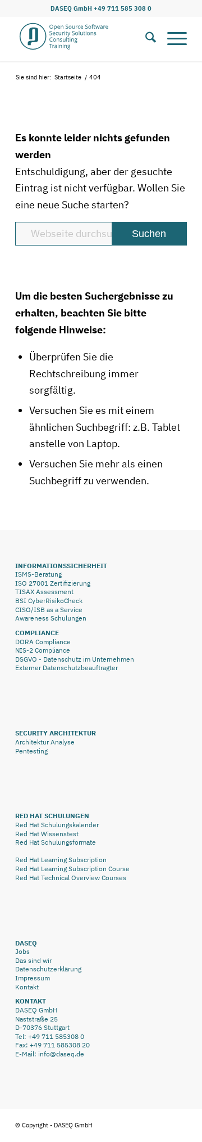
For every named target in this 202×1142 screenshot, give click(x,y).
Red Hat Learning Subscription (61, 859)
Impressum (32, 978)
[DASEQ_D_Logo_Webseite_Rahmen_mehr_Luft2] (84, 38)
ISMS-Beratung (38, 574)
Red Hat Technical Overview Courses (70, 877)
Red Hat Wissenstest (47, 833)
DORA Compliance (43, 641)
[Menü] (171, 38)
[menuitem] (145, 38)
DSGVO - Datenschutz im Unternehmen (74, 659)
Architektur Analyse (45, 742)
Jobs (22, 951)
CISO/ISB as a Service (48, 609)
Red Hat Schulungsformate (55, 842)
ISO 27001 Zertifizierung (52, 583)
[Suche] (145, 38)
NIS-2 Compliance (42, 650)
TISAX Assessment (44, 591)
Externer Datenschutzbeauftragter (66, 667)
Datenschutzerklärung (48, 969)
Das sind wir (33, 960)
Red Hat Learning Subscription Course (72, 868)
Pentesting (31, 751)
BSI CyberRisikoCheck (48, 600)
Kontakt (27, 987)
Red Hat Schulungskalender (57, 824)
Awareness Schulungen (50, 618)
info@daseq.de (61, 1054)
